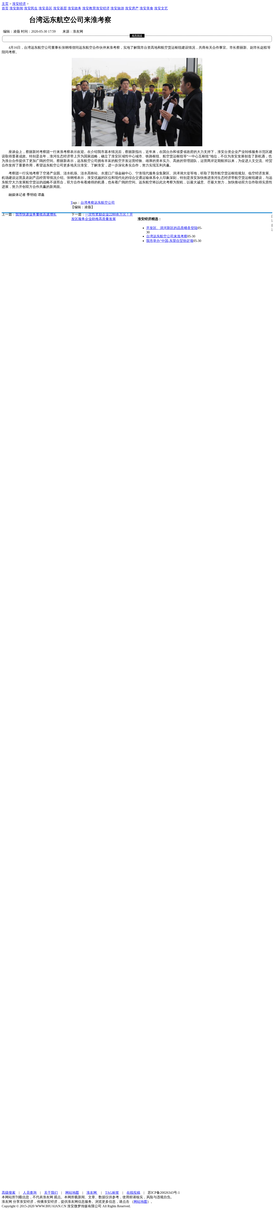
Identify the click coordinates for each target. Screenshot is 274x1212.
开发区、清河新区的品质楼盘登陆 (172, 228)
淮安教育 (89, 8)
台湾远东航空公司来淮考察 (166, 236)
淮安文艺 (161, 8)
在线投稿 (133, 1192)
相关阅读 (137, 35)
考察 (90, 202)
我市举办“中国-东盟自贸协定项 (169, 241)
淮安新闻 (16, 8)
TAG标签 (112, 1192)
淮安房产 (132, 8)
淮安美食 (146, 8)
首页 (5, 8)
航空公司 (108, 202)
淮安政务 (74, 8)
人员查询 (30, 1192)
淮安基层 (60, 8)
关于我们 (51, 1192)
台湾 (83, 202)
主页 (5, 4)
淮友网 (92, 1192)
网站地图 (72, 1192)
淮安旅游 (117, 8)
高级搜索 (8, 1192)
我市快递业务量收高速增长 (36, 214)
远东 (97, 202)
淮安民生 (31, 8)
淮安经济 (19, 4)
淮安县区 (45, 8)
